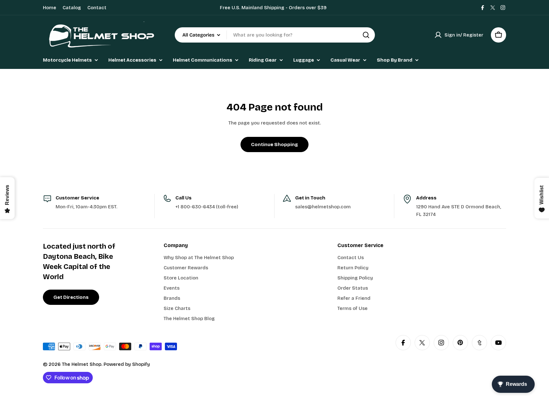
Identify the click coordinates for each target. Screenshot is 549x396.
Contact (96, 7)
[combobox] (275, 35)
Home (49, 7)
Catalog (72, 7)
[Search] (366, 35)
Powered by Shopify (127, 364)
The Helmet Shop (81, 364)
